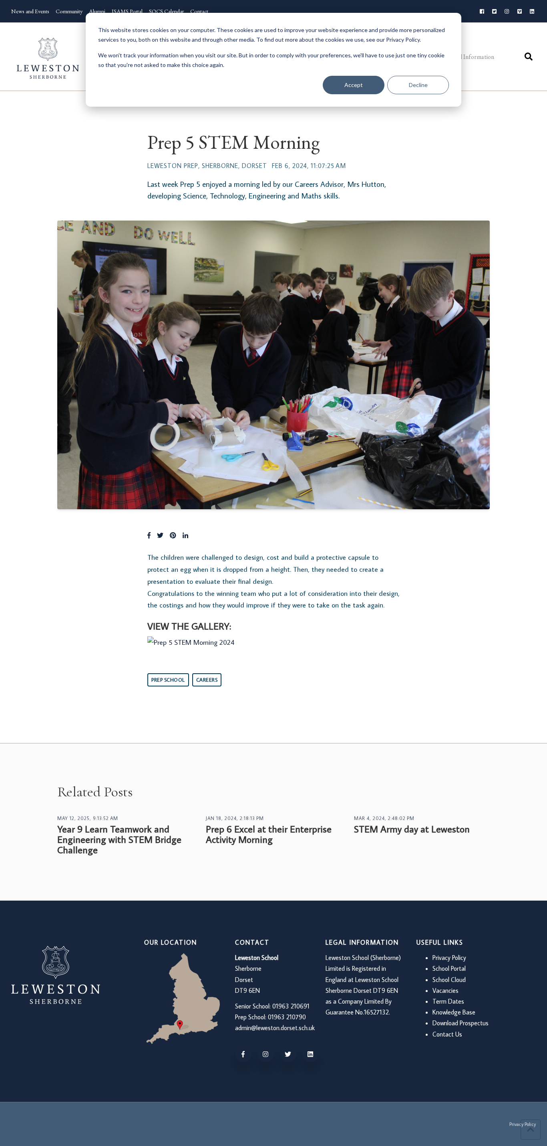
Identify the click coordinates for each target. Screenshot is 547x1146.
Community (69, 11)
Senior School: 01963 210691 (272, 1006)
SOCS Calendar (166, 11)
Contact (199, 11)
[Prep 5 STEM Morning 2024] (190, 642)
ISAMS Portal (127, 11)
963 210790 (290, 1017)
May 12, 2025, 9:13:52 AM (87, 818)
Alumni (97, 11)
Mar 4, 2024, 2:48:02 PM (384, 818)
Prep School (168, 679)
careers (207, 679)
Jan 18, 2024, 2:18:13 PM (235, 818)
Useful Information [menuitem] (469, 57)
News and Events (30, 11)
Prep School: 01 (254, 1017)
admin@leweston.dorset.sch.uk (275, 1028)
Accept (353, 84)
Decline (418, 84)
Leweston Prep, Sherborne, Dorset (207, 165)
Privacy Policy (449, 958)
